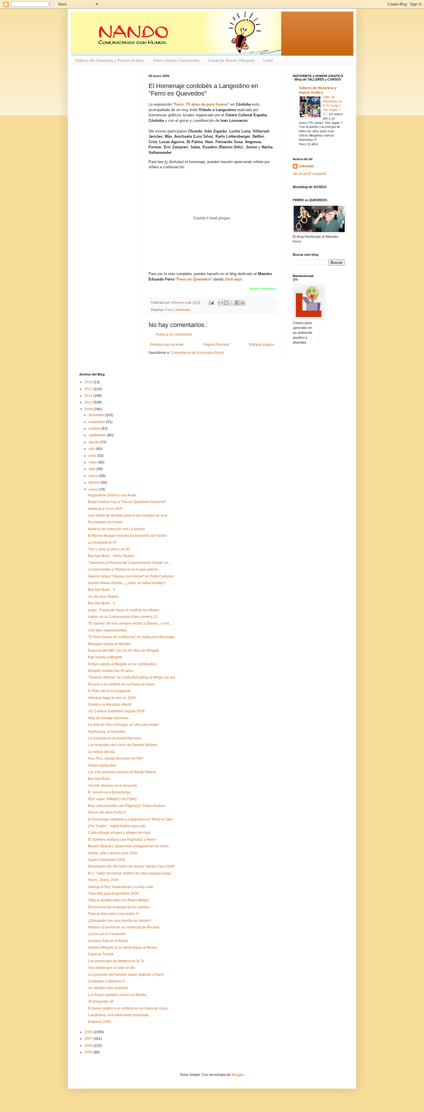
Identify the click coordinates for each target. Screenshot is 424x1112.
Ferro (169, 309)
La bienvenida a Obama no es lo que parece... (124, 569)
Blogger (238, 1075)
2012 (89, 389)
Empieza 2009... (100, 1022)
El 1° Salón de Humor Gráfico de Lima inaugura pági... (130, 873)
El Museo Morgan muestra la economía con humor (127, 536)
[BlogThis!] (226, 303)
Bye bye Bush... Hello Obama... (112, 556)
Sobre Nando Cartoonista (176, 60)
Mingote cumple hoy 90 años (110, 671)
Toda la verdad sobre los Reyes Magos (118, 900)
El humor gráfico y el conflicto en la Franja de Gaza (128, 1008)
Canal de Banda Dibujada (231, 60)
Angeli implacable (102, 765)
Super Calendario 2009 (106, 860)
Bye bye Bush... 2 (101, 603)
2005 (89, 1052)
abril (92, 469)
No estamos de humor (105, 522)
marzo (94, 476)
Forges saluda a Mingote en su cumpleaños (122, 664)
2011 (89, 396)
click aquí (233, 279)
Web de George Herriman (108, 718)
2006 (89, 1046)
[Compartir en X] (231, 303)
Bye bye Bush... (100, 779)
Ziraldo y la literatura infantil (109, 704)
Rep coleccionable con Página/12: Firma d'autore (126, 806)
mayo (93, 462)
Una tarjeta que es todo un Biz (111, 968)
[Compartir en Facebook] (237, 303)
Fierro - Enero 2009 (103, 880)
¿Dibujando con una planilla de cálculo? (119, 921)
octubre (95, 429)
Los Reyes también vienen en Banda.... (118, 995)
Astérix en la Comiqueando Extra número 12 (122, 617)
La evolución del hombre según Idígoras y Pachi (126, 975)
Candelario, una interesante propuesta (118, 1015)
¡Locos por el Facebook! (107, 934)
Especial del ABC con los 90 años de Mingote (123, 650)
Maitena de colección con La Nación (116, 529)
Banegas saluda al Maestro (109, 644)
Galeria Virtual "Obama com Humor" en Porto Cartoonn (131, 576)
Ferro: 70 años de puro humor (201, 104)
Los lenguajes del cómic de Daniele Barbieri (122, 745)
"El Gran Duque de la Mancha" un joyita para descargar (131, 637)
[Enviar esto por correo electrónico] (221, 303)
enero (94, 489)
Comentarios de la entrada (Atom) (197, 353)
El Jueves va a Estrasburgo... (110, 792)
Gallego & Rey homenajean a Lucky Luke (120, 887)
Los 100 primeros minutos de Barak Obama (122, 772)
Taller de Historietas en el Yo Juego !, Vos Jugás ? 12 (332, 105)
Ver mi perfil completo (310, 174)
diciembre (97, 415)
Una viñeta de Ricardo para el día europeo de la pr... (129, 515)
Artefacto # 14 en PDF (105, 509)
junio (93, 456)
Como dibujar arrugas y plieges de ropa (119, 833)
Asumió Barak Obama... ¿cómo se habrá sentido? (127, 583)
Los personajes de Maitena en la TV (116, 961)
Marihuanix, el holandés (107, 732)
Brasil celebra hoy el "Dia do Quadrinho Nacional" (127, 502)
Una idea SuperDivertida (107, 630)
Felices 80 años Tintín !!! (107, 812)
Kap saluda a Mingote (105, 657)
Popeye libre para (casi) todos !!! (113, 914)
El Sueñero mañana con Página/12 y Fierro (122, 840)
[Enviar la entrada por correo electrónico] (211, 302)
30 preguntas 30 (101, 1001)
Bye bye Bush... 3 (101, 590)
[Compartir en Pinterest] (242, 303)
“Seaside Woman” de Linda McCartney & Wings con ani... (133, 677)
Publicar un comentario (174, 334)
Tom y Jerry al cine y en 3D (109, 549)
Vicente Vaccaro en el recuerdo (112, 786)
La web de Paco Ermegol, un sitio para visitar (123, 725)
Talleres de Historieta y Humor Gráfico (109, 60)
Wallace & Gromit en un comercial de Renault (123, 927)
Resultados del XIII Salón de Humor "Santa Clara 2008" (131, 866)
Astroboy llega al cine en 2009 (112, 698)
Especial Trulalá (100, 954)
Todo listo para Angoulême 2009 (113, 894)
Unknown (306, 166)
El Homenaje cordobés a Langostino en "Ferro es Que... (131, 819)
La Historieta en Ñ (102, 543)
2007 (89, 1039)
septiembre (98, 435)
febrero (95, 483)
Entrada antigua (261, 345)
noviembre (97, 422)
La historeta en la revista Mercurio (114, 738)
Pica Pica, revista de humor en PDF (115, 758)
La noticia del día (101, 752)
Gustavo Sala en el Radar (108, 941)
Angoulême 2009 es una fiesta (112, 495)
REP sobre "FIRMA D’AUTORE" (112, 799)
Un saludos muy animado (108, 988)
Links (268, 60)
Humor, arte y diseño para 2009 (112, 853)
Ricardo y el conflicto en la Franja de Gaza (121, 684)
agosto (94, 442)
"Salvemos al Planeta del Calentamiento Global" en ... (130, 563)
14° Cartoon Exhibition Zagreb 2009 (116, 711)
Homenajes (183, 309)
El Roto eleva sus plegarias (109, 691)
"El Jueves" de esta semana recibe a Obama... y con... (130, 623)
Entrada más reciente (166, 345)
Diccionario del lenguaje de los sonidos (119, 907)
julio (92, 449)
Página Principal (216, 345)
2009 (89, 409)
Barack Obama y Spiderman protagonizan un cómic (128, 846)
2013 (89, 382)
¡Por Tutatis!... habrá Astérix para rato (117, 826)
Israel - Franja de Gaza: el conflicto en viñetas (123, 610)
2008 (89, 1032)
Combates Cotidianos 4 (106, 981)
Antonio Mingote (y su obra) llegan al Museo (122, 947)
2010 (89, 402)
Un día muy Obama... (104, 597)
